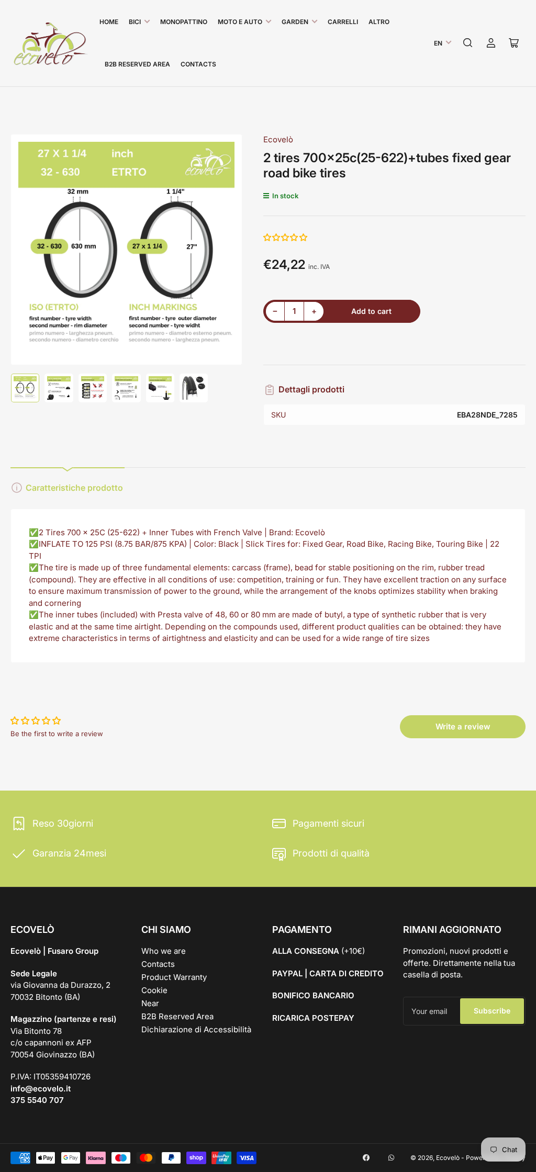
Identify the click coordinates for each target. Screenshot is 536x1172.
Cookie (154, 990)
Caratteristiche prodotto (74, 487)
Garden (295, 22)
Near (150, 1003)
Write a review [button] (463, 726)
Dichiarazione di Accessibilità (196, 1029)
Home (108, 22)
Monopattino (183, 22)
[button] (285, 237)
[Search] (467, 42)
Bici (135, 22)
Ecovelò (278, 139)
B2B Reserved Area (137, 64)
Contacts (198, 64)
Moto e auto (240, 22)
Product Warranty (174, 977)
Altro (378, 22)
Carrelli (343, 22)
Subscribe (492, 1010)
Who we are (163, 951)
